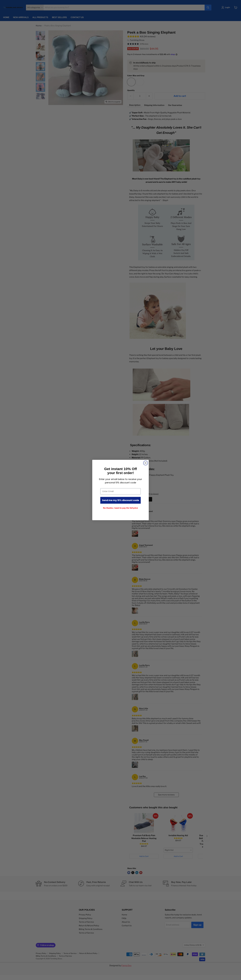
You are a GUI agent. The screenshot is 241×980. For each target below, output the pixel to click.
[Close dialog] (145, 463)
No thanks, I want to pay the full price (120, 508)
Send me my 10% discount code (120, 500)
